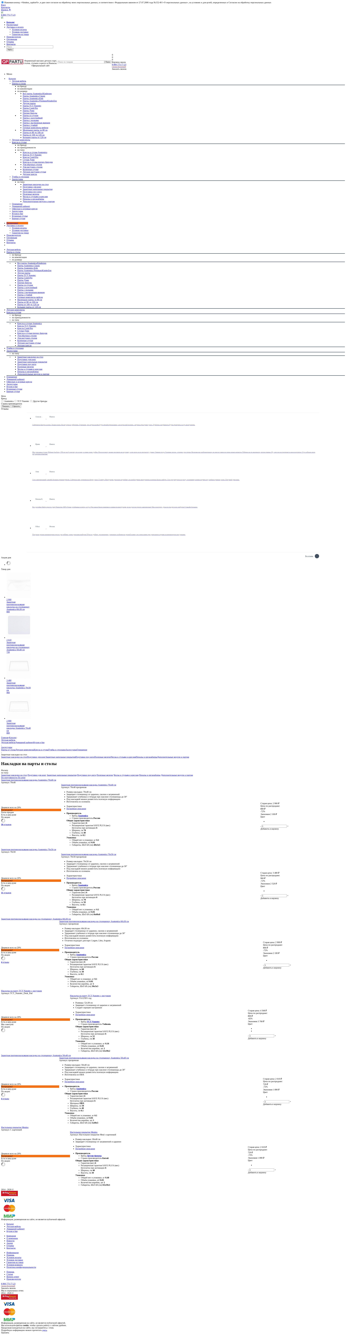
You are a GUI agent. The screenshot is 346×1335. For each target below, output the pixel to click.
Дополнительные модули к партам (173, 757)
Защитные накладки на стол (14, 757)
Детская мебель (8, 742)
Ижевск (6, 10)
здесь (44, 1330)
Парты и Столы (8, 750)
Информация (12, 1252)
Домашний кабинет (24, 742)
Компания (11, 1236)
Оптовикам (11, 39)
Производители (13, 37)
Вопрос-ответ (12, 1277)
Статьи (9, 1274)
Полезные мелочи (102, 757)
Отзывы (10, 42)
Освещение (82, 750)
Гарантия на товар (14, 1262)
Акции (9, 1243)
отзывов (6, 824)
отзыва (5, 962)
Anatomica (83, 816)
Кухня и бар (38, 742)
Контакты (5, 7)
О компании (12, 1238)
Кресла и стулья (41, 750)
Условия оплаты (19, 228)
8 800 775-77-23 (8, 15)
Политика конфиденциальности (21, 1267)
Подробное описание (76, 809)
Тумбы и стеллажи (57, 750)
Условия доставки (20, 230)
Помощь (10, 1255)
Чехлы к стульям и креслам (123, 757)
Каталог (12, 78)
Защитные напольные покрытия (60, 757)
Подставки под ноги (84, 757)
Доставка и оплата (15, 27)
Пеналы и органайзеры (146, 757)
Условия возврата (14, 1265)
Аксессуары (71, 750)
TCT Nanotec (93, 1022)
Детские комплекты (25, 750)
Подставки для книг (36, 757)
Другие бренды (94, 1156)
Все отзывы (309, 555)
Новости (10, 1241)
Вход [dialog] (3, 5)
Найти (10, 50)
